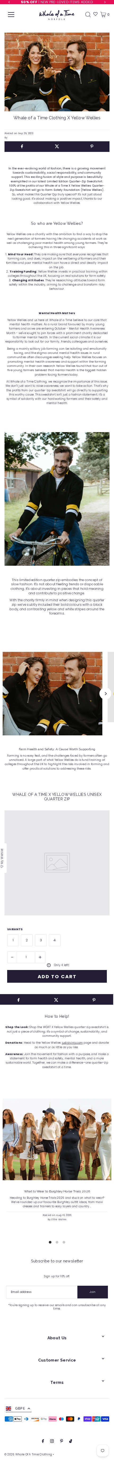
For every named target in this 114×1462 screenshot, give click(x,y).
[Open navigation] (11, 14)
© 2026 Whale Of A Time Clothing (28, 1454)
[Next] (105, 694)
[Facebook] (43, 1441)
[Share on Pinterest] (91, 146)
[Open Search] (88, 14)
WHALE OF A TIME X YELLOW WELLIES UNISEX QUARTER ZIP (57, 796)
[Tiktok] (70, 1441)
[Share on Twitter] (57, 146)
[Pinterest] (61, 1441)
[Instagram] (52, 1441)
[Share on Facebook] (22, 146)
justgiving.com (72, 1043)
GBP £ (20, 1408)
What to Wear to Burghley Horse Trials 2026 (57, 1191)
